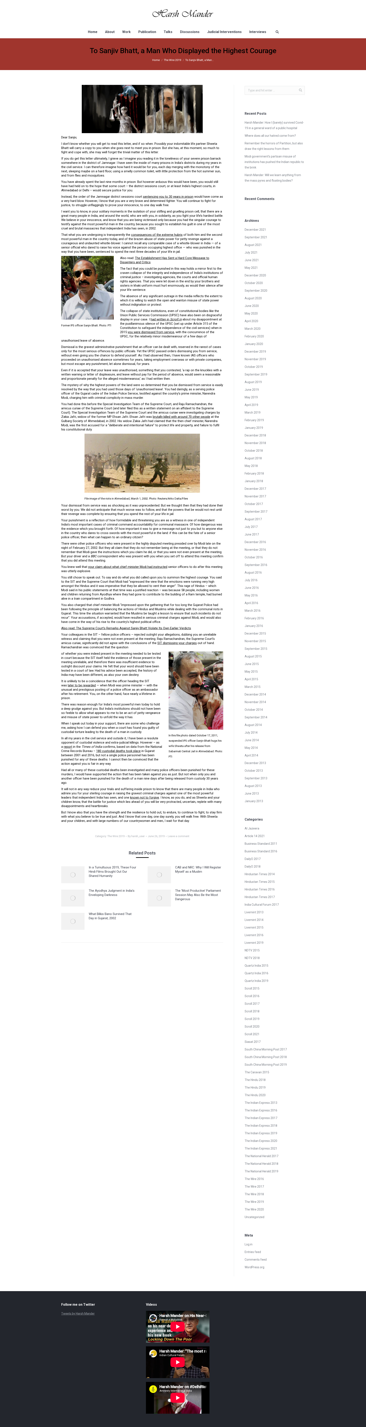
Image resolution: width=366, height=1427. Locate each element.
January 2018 (254, 481)
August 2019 (253, 382)
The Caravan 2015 (257, 1072)
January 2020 (254, 344)
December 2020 (255, 275)
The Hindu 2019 (255, 1087)
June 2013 (252, 793)
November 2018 (255, 443)
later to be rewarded (82, 685)
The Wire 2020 (254, 1209)
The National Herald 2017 (261, 1156)
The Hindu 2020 (255, 1095)
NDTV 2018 (252, 958)
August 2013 (253, 786)
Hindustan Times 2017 (260, 897)
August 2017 (253, 519)
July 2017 (251, 527)
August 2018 (253, 458)
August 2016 (253, 572)
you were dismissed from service (151, 332)
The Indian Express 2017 (261, 1118)
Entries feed (253, 1252)
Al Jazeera (252, 828)
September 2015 (256, 648)
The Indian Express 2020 (261, 1141)
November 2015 (255, 641)
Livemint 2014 (254, 920)
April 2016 (251, 603)
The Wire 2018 (254, 1194)
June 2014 (252, 740)
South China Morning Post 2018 (266, 1057)
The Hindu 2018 (255, 1080)
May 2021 (251, 267)
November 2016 (255, 549)
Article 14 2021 (255, 836)
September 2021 (256, 237)
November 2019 (255, 359)
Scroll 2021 (252, 1034)
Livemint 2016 (254, 935)
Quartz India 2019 (256, 981)
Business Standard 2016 (261, 851)
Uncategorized (254, 1217)
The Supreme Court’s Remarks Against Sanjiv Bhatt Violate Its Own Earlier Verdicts (133, 628)
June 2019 (252, 389)
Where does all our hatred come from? (270, 135)
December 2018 (255, 435)
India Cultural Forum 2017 (262, 904)
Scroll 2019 (252, 1019)
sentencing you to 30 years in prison (168, 197)
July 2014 (251, 732)
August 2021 (253, 245)
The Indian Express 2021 (261, 1148)
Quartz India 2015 (256, 965)
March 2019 (253, 412)
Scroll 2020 (252, 1026)
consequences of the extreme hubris (157, 235)
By (136, 836)
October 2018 (254, 450)
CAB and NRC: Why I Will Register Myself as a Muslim (198, 869)
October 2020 (254, 283)
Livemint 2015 (254, 927)
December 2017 (255, 488)
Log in (248, 1244)
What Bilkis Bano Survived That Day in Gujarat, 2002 (110, 916)
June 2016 (252, 587)
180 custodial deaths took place (118, 751)
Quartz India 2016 (256, 973)
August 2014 (253, 725)
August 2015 (253, 656)
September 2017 (256, 511)
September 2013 (256, 778)
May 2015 (251, 671)
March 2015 (253, 687)
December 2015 (255, 633)
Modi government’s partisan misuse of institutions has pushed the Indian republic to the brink (274, 162)
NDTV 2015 (252, 950)
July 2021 (251, 252)
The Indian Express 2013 (261, 1102)
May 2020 (251, 313)
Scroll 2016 (252, 996)
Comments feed (256, 1259)
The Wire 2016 (254, 1179)
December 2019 (255, 351)
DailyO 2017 (253, 859)
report (68, 747)
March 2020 (253, 328)
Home (156, 60)
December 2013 (255, 763)
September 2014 (256, 717)
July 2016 (251, 580)
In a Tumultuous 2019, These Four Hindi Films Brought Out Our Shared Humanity (112, 871)
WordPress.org (254, 1267)
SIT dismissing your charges (177, 643)
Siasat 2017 (253, 1041)
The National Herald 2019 (261, 1171)
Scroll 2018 (252, 1011)
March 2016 (253, 610)
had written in (166, 319)
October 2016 (254, 557)
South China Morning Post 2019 (266, 1064)
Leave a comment (178, 836)
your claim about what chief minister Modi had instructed (127, 567)
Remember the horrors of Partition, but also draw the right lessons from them (274, 146)
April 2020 (251, 321)
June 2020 (252, 306)
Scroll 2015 (252, 988)
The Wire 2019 (172, 60)
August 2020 (253, 298)
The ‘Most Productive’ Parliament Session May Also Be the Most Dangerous (198, 895)
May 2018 (251, 466)
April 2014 (251, 755)
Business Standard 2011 (261, 843)
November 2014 (255, 702)
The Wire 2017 (254, 1186)
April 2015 (251, 679)
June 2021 (252, 260)
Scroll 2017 (252, 1003)
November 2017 (255, 496)
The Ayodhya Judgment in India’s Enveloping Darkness (111, 893)
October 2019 (254, 366)
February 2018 (254, 473)
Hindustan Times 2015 (260, 881)
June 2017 (252, 534)
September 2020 (256, 290)
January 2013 (254, 801)
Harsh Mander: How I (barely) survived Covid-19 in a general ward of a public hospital (274, 125)
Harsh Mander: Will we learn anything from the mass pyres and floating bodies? (273, 177)
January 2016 (254, 626)
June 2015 (252, 664)
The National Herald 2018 (261, 1163)
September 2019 (256, 374)
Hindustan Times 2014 (260, 874)
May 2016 (251, 595)
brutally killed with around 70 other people (181, 417)
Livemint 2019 (254, 942)
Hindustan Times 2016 (260, 889)
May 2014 (251, 747)
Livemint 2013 (254, 912)
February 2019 (254, 420)
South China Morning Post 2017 (266, 1049)
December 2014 (255, 694)
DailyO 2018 (253, 866)
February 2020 (254, 336)
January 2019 (254, 427)
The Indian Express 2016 (261, 1110)
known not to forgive (144, 797)
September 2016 (256, 565)
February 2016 (254, 618)
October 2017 (254, 504)
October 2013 (254, 770)
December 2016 (255, 542)
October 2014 (254, 709)
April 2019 (251, 405)
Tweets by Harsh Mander (78, 1313)
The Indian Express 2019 (261, 1133)
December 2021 (255, 229)
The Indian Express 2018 (261, 1125)
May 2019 (251, 397)
